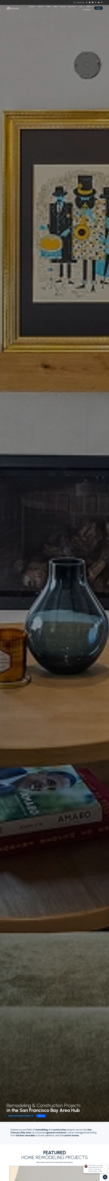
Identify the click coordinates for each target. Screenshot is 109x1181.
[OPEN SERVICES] (43, 7)
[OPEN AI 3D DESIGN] (90, 10)
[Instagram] (101, 2)
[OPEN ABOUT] (83, 7)
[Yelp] (95, 2)
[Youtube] (98, 2)
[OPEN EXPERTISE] (35, 7)
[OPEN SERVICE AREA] (75, 7)
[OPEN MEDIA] (90, 7)
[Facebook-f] (86, 2)
